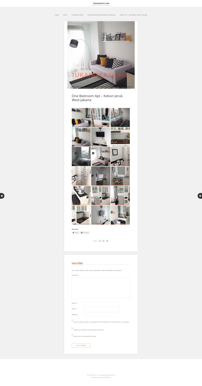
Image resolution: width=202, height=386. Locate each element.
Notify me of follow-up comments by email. (89, 330)
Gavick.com (111, 375)
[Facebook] (103, 241)
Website (74, 314)
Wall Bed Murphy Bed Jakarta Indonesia (102, 15)
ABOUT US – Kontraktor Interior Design (133, 15)
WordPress (108, 377)
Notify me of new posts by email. (85, 336)
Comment (75, 275)
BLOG (65, 15)
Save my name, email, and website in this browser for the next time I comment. (101, 322)
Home (57, 15)
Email (74, 309)
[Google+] (107, 241)
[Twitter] (100, 241)
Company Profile (77, 15)
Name (74, 303)
